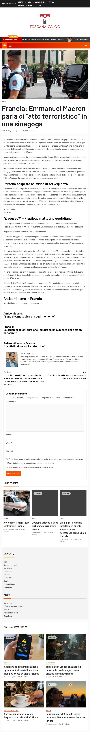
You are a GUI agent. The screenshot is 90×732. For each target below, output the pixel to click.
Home (6, 562)
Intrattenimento (10, 584)
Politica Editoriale (25, 5)
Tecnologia (8, 578)
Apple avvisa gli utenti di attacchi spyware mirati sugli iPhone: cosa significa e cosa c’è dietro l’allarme (21, 670)
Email (9, 443)
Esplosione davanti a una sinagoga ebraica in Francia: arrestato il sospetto (66, 375)
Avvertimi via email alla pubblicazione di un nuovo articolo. (31, 467)
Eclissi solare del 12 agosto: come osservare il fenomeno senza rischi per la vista (65, 717)
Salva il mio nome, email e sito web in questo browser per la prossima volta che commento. (46, 459)
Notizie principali (10, 565)
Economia (7, 571)
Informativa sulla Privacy (37, 2)
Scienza (48, 710)
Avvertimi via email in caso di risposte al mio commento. (31, 463)
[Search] (86, 45)
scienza (7, 575)
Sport (6, 581)
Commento (11, 401)
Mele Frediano (23, 677)
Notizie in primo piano (11, 710)
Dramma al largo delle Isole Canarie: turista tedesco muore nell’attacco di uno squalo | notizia (73, 529)
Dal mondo (8, 568)
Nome (9, 435)
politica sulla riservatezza (31, 232)
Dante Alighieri (9, 131)
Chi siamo (22, 2)
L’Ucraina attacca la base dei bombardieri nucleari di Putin (45, 526)
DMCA (51, 2)
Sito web (9, 451)
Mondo (4, 101)
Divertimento (50, 663)
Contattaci (38, 5)
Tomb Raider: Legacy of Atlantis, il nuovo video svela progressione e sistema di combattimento (63, 670)
